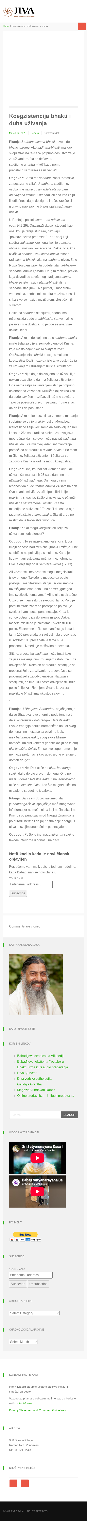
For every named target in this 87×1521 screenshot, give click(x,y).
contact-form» (23, 1403)
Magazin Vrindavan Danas (36, 1090)
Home (6, 26)
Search (69, 1115)
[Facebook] (14, 1483)
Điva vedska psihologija (34, 1078)
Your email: (17, 878)
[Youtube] (24, 1483)
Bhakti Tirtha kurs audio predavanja (42, 1067)
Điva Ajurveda (27, 1073)
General (35, 133)
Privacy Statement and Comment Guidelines (37, 1410)
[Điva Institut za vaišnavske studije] (19, 9)
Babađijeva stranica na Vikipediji (40, 1056)
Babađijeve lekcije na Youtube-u (40, 1061)
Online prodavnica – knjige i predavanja (45, 1095)
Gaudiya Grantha (29, 1084)
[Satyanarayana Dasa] (36, 984)
